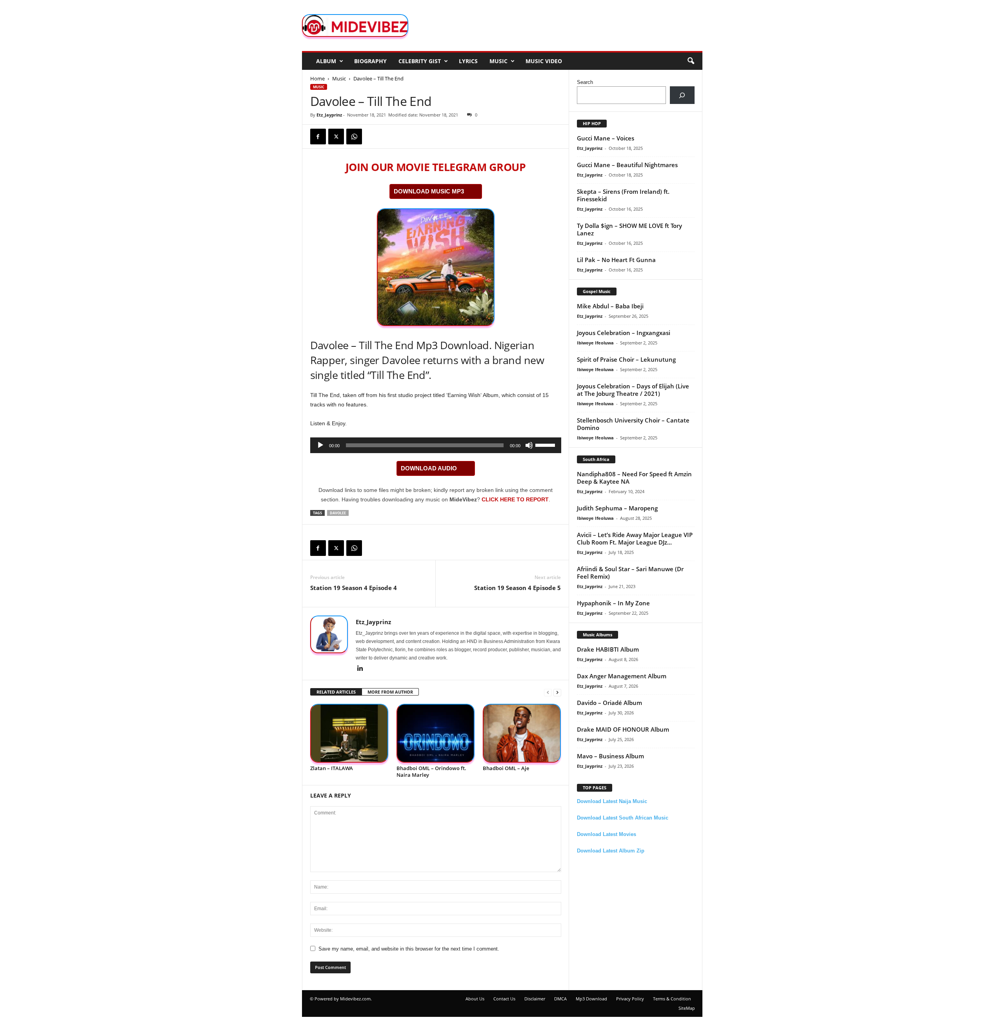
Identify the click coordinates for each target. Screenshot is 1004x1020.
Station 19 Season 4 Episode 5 (517, 588)
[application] (435, 445)
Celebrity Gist (419, 61)
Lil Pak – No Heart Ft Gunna (616, 260)
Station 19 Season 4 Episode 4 (353, 588)
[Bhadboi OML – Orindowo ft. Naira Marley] (436, 733)
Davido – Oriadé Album (609, 703)
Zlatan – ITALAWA (331, 768)
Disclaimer (534, 999)
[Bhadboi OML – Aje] (522, 733)
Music (498, 61)
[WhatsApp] (354, 136)
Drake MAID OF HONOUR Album (623, 729)
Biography (370, 61)
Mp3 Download (591, 999)
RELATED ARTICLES (336, 692)
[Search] (682, 95)
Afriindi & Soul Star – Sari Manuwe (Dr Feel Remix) (630, 572)
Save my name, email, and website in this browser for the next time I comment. (408, 949)
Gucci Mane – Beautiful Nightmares (627, 165)
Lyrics (468, 61)
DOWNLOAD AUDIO (429, 468)
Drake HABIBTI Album (608, 649)
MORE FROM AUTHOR (390, 692)
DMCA (560, 999)
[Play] (320, 445)
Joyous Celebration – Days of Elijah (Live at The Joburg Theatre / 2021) (633, 389)
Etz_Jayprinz (329, 115)
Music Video (544, 61)
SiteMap (686, 1008)
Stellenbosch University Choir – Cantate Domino (633, 424)
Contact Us (504, 999)
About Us (475, 999)
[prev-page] (548, 692)
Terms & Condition (672, 999)
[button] (690, 61)
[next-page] (557, 692)
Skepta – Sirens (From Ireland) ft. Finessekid (623, 195)
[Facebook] (318, 136)
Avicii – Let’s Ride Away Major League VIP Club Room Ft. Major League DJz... (635, 538)
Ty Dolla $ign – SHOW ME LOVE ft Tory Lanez (629, 229)
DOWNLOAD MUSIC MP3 (429, 191)
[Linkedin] (360, 669)
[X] (336, 136)
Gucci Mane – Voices (605, 138)
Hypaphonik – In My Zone (613, 603)
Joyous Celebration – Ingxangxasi (623, 333)
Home (317, 78)
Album (326, 61)
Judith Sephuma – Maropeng (617, 508)
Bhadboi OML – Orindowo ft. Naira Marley (431, 771)
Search (585, 82)
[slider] (546, 444)
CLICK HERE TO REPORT (515, 499)
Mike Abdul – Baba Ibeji (610, 306)
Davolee (338, 512)
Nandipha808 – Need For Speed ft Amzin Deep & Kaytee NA (634, 477)
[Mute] (529, 445)
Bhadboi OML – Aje (506, 768)
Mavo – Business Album (610, 756)
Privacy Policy (630, 999)
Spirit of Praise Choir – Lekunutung (626, 359)
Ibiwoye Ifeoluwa (595, 343)
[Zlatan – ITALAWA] (349, 733)
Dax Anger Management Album (621, 676)
